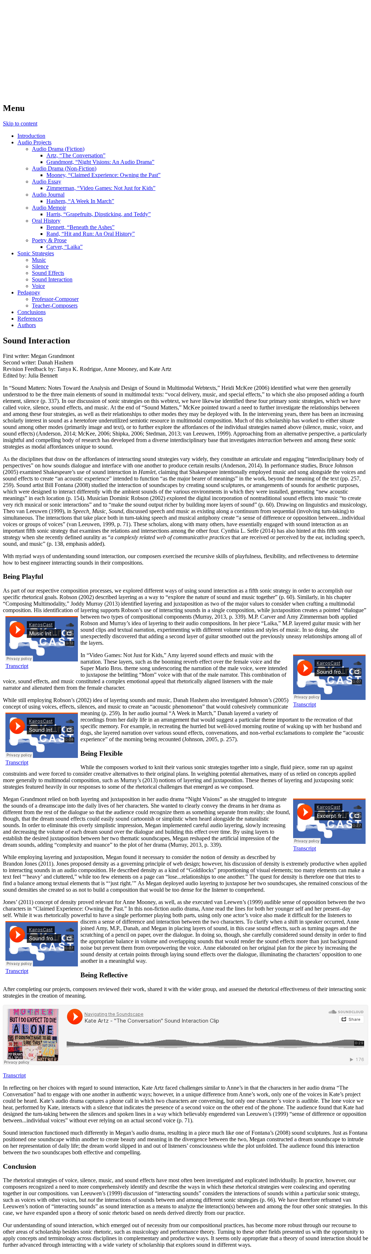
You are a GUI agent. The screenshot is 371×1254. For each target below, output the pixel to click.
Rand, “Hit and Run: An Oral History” (90, 234)
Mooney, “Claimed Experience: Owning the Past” (103, 175)
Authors (26, 325)
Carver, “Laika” (64, 247)
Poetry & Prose (49, 240)
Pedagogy (28, 292)
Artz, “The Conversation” (75, 155)
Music (39, 260)
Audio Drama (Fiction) (58, 149)
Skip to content (20, 123)
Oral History (46, 221)
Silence (40, 266)
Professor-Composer (55, 299)
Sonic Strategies (35, 253)
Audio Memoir (49, 208)
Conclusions (31, 312)
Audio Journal (48, 194)
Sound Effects (48, 273)
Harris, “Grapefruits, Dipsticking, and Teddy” (98, 214)
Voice (38, 286)
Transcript (16, 666)
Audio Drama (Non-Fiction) (64, 168)
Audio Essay (46, 181)
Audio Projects (34, 142)
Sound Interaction (52, 279)
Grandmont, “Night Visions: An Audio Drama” (100, 162)
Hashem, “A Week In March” (80, 201)
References (30, 318)
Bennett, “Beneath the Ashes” (80, 227)
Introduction (31, 136)
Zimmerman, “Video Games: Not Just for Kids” (100, 188)
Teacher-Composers (55, 305)
